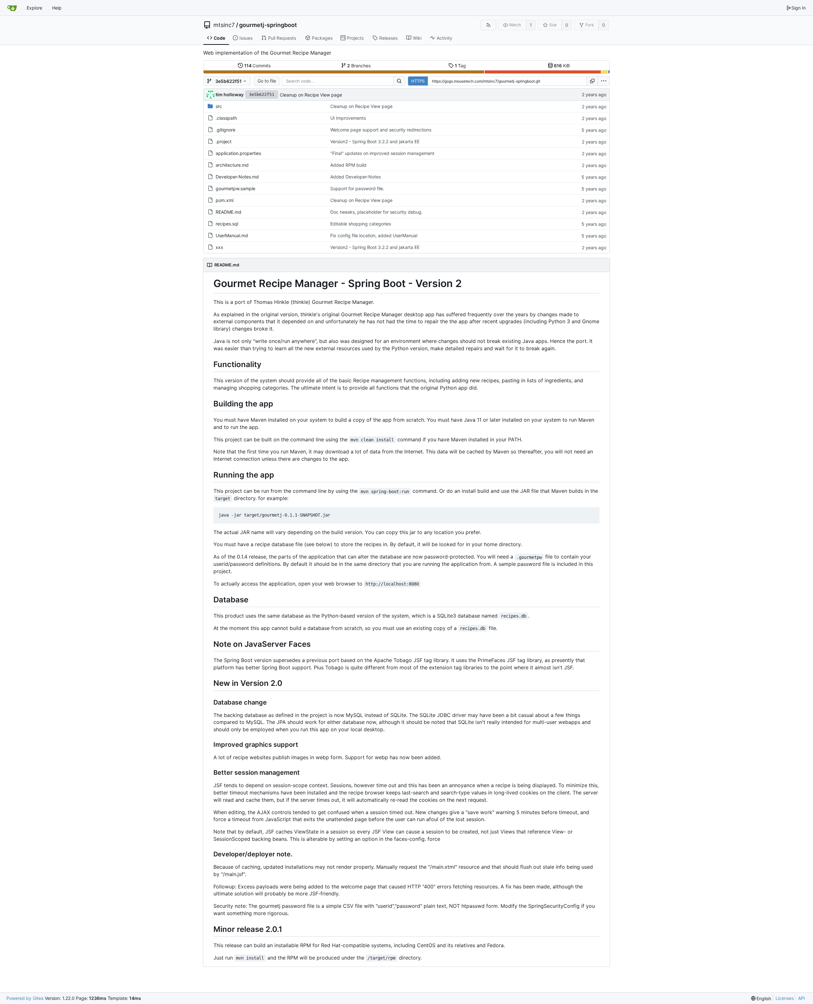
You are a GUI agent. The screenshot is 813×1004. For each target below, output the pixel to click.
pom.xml (224, 200)
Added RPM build (348, 165)
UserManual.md (232, 235)
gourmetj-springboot (268, 25)
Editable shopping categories (360, 223)
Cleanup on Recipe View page (311, 94)
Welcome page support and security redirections (380, 129)
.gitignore (225, 129)
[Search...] (399, 81)
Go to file (267, 81)
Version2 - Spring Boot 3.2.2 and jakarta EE (375, 141)
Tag (460, 65)
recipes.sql (227, 223)
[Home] (12, 8)
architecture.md (232, 165)
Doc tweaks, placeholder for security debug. (376, 212)
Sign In (798, 7)
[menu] (604, 81)
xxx (219, 247)
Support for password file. (357, 188)
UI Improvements (348, 118)
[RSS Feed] (488, 25)
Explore (34, 7)
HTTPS (418, 81)
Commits (257, 65)
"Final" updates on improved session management (382, 153)
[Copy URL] (592, 81)
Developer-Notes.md (237, 176)
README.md (228, 212)
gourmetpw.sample (235, 188)
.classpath (226, 118)
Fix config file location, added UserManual (373, 235)
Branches (359, 65)
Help (57, 7)
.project (224, 141)
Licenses (785, 998)
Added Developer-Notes (355, 176)
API (801, 998)
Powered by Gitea (25, 998)
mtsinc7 (224, 25)
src (219, 106)
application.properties (238, 153)
